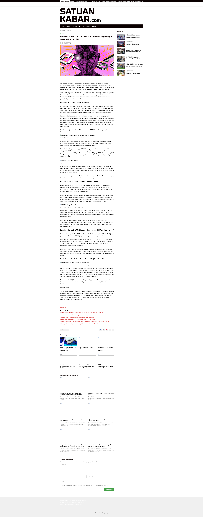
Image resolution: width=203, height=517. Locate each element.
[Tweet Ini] (104, 330)
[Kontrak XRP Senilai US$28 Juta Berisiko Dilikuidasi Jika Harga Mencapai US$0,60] (68, 341)
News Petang (80, 502)
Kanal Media (78, 500)
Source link (63, 307)
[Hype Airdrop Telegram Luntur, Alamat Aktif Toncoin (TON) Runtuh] (68, 358)
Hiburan (88, 26)
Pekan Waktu (73, 502)
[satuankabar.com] (80, 15)
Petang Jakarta (64, 500)
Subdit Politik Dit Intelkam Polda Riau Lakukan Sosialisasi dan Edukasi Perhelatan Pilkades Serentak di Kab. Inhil (134, 65)
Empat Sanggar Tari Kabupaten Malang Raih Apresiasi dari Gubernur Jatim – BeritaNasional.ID (96, 1)
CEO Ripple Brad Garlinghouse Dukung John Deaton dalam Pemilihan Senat (80, 324)
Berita (68, 26)
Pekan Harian (66, 502)
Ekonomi (81, 26)
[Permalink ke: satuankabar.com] (61, 42)
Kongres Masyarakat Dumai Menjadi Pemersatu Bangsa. (133, 50)
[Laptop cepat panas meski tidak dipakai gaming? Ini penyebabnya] (121, 37)
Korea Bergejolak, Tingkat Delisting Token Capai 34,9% (74, 315)
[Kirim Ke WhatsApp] (113, 330)
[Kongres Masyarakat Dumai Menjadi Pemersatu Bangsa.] (121, 51)
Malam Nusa (63, 504)
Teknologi (74, 26)
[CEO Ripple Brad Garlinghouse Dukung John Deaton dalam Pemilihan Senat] (106, 358)
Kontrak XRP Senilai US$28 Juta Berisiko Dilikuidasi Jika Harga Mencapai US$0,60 (81, 312)
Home (62, 26)
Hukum (94, 26)
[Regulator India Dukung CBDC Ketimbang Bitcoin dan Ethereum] (106, 341)
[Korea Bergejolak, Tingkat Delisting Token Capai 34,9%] (87, 341)
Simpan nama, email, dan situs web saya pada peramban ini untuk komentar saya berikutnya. (85, 485)
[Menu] (61, 4)
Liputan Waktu (71, 504)
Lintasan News (78, 504)
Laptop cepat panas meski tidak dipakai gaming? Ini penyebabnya (133, 36)
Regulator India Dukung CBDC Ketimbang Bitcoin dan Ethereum (77, 317)
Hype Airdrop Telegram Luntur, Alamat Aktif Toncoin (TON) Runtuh (77, 319)
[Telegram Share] (110, 330)
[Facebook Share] (100, 330)
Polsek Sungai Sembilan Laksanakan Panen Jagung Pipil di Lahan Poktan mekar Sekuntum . (133, 72)
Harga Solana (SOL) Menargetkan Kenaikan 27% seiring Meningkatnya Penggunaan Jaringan (85, 321)
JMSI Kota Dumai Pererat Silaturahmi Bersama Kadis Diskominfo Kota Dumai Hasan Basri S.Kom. (134, 58)
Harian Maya (71, 500)
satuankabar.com (67, 42)
